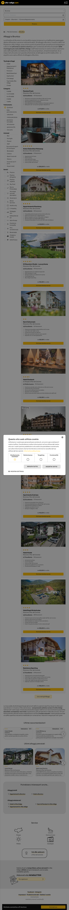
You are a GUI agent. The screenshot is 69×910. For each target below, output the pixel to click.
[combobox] (62, 437)
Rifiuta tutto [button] (32, 466)
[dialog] (34, 455)
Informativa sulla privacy (32, 451)
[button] (16, 471)
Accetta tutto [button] (51, 466)
